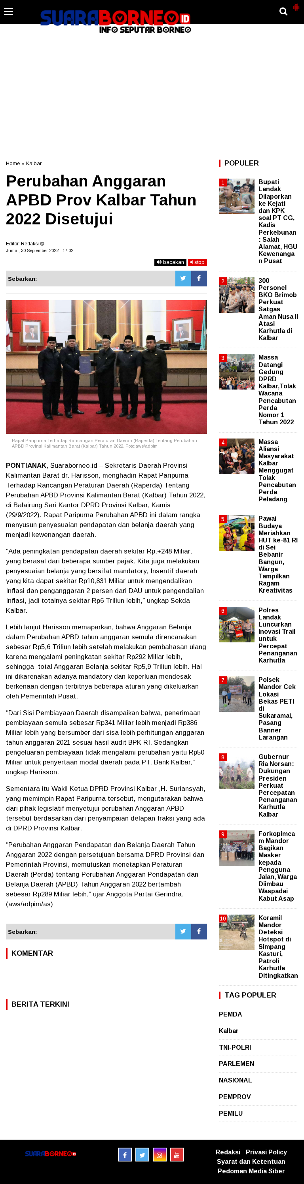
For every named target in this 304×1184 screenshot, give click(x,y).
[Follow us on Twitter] (142, 1154)
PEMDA (230, 1014)
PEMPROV (235, 1097)
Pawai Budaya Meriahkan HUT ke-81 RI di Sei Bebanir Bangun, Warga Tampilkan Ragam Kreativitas (278, 554)
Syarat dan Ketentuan (251, 1161)
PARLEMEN (236, 1063)
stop (199, 262)
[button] (296, 4)
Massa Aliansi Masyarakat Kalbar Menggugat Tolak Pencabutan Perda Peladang (277, 471)
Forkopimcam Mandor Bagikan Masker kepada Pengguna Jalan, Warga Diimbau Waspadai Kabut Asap (277, 866)
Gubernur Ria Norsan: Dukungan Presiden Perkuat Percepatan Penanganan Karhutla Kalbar (277, 785)
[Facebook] (199, 278)
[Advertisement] (152, 96)
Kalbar (34, 163)
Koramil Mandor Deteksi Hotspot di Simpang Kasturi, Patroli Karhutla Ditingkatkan (278, 947)
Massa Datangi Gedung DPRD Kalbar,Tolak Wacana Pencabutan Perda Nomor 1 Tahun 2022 (277, 389)
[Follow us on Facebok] (125, 1154)
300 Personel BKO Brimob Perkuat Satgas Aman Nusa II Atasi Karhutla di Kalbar (278, 309)
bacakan (173, 262)
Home (13, 163)
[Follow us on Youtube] (177, 1154)
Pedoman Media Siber (251, 1171)
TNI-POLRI (235, 1047)
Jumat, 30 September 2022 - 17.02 (39, 250)
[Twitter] (183, 278)
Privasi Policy (266, 1152)
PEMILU (231, 1113)
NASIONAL (235, 1080)
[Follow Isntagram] (160, 1154)
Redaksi (228, 1152)
